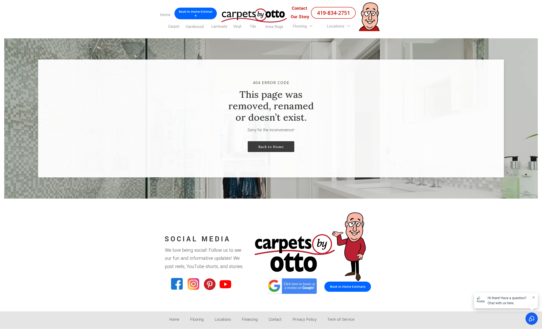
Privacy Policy (305, 319)
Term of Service (340, 319)
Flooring (300, 26)
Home (174, 319)
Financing (250, 319)
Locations (336, 26)
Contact (275, 319)
